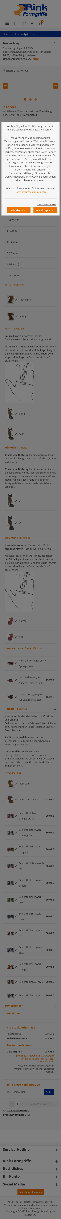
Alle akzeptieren (45, 210)
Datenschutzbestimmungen (30, 192)
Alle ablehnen (18, 210)
